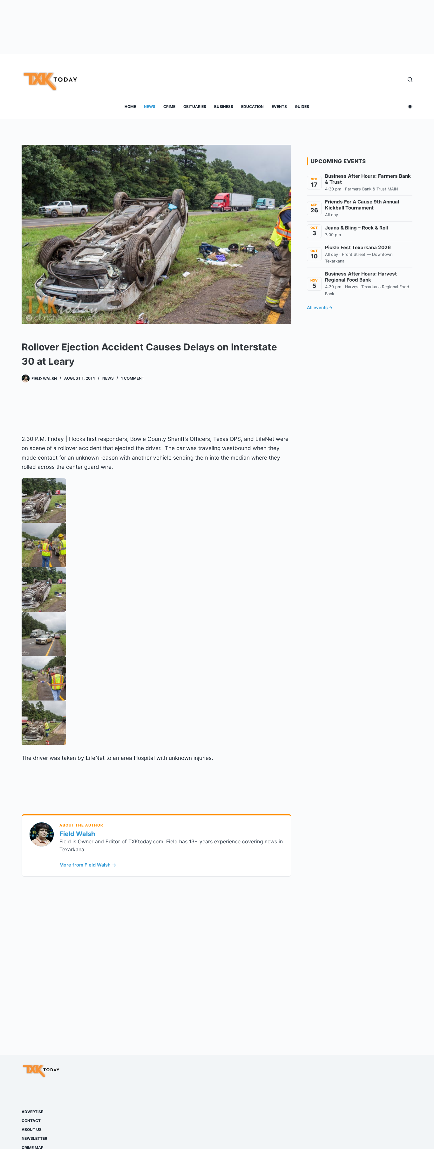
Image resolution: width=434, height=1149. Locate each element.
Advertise (32, 1111)
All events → (320, 307)
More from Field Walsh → (87, 865)
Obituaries (194, 106)
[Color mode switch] (410, 106)
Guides (302, 106)
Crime (169, 106)
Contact (31, 1120)
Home (130, 106)
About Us (32, 1129)
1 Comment (132, 378)
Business (223, 106)
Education (252, 106)
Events (279, 106)
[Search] (410, 79)
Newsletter (34, 1138)
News (149, 106)
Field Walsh (77, 834)
